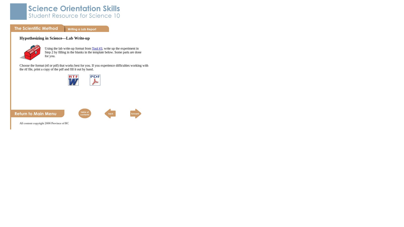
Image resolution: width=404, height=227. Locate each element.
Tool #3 (97, 48)
